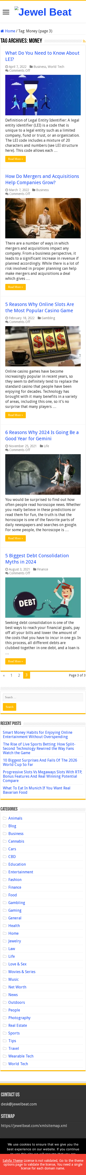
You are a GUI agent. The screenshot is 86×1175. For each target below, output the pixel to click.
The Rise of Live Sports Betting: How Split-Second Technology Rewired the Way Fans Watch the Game (39, 748)
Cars (12, 849)
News (13, 995)
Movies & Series (21, 971)
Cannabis (16, 841)
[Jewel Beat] (43, 11)
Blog (12, 826)
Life (46, 446)
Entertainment (20, 872)
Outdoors (16, 1002)
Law (11, 948)
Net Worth (17, 987)
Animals (15, 818)
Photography (19, 1018)
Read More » (15, 159)
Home (9, 31)
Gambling (48, 318)
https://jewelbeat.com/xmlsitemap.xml (34, 1125)
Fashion (15, 879)
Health (14, 925)
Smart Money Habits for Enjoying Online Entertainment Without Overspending (37, 734)
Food (12, 895)
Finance (42, 569)
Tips (12, 1041)
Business (39, 67)
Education (17, 864)
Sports (14, 1033)
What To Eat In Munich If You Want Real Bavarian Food (36, 790)
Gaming (15, 910)
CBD (12, 856)
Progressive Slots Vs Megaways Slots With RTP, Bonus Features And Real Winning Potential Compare (42, 776)
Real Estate (17, 1025)
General (15, 918)
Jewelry (14, 941)
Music (13, 979)
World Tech (56, 67)
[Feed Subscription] (84, 41)
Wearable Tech (20, 1056)
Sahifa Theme (13, 1161)
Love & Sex (17, 964)
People (14, 1010)
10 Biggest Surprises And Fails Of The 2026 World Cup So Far (40, 762)
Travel (13, 1048)
